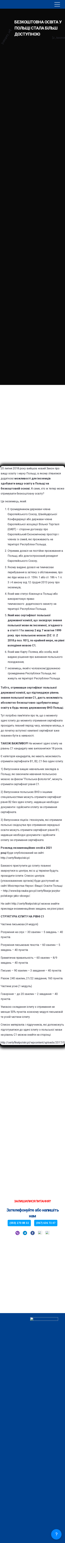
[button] (57, 4)
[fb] (33, 1233)
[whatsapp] (40, 1233)
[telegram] (25, 1233)
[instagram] (47, 1233)
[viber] (17, 1233)
